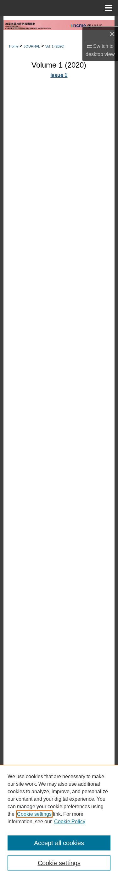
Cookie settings (34, 814)
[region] (59, 821)
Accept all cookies (59, 843)
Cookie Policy (69, 821)
